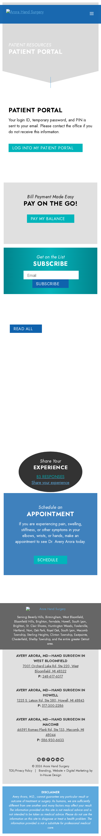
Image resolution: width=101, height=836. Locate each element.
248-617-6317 (52, 676)
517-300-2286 (52, 705)
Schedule (48, 560)
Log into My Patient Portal (42, 148)
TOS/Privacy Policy (20, 770)
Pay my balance (48, 219)
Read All (23, 329)
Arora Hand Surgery (56, 766)
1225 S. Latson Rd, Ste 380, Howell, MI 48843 (50, 700)
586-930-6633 (52, 739)
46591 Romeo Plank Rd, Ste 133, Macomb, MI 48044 (50, 732)
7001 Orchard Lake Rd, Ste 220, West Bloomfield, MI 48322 (50, 669)
